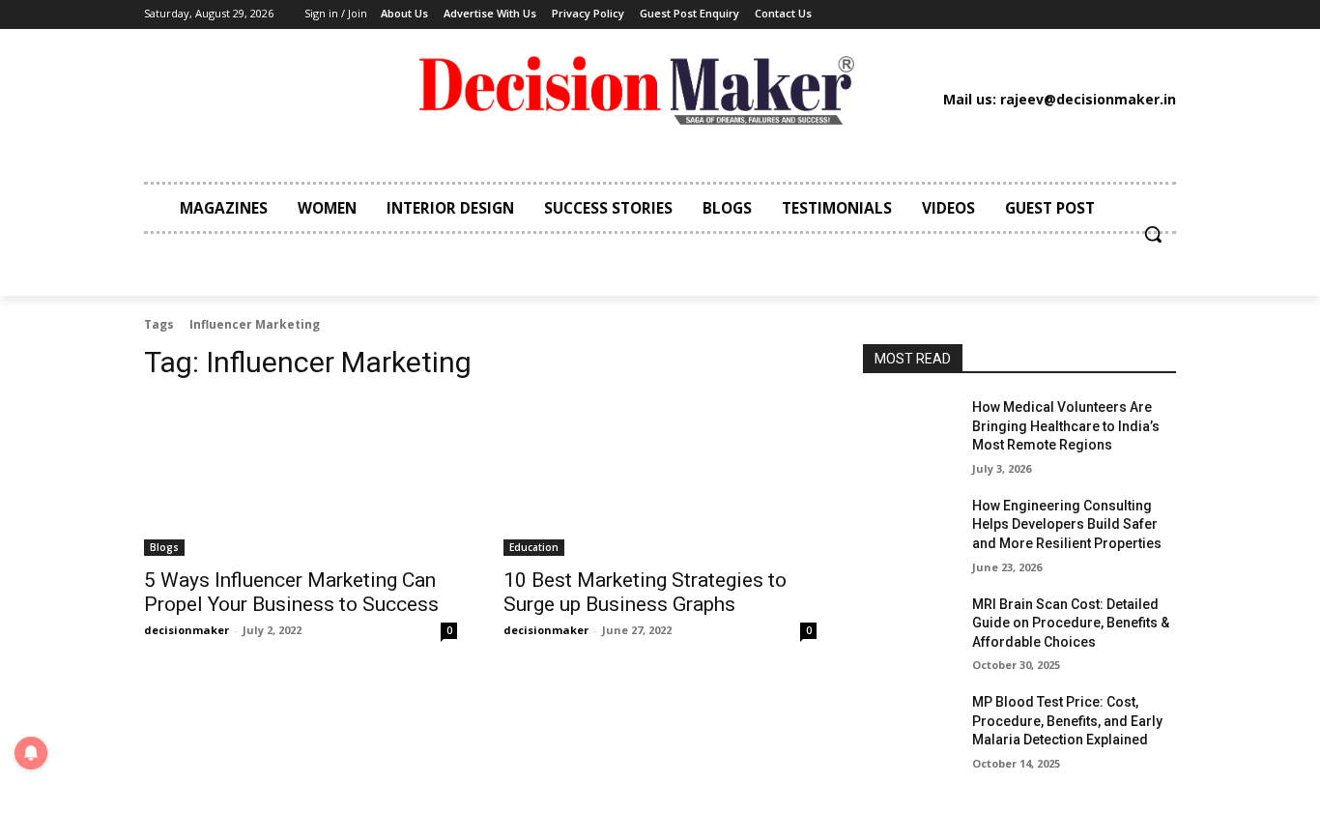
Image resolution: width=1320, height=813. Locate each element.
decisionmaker (186, 630)
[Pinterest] (1008, 14)
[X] (1037, 14)
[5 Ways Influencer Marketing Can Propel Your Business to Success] (300, 477)
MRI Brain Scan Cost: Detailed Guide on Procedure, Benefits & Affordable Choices (1070, 623)
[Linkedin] (979, 14)
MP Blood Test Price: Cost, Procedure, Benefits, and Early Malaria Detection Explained (1067, 720)
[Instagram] (950, 14)
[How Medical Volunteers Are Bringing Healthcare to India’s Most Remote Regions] (910, 431)
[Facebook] (920, 14)
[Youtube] (1066, 14)
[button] (1153, 234)
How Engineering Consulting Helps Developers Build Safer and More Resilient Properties (1067, 524)
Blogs (164, 547)
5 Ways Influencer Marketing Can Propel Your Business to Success (291, 592)
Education (534, 547)
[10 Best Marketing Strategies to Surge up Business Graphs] (660, 477)
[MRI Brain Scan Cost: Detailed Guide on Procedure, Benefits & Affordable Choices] (910, 628)
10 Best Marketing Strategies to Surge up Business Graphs (645, 592)
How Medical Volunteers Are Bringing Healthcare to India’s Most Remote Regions (1066, 425)
